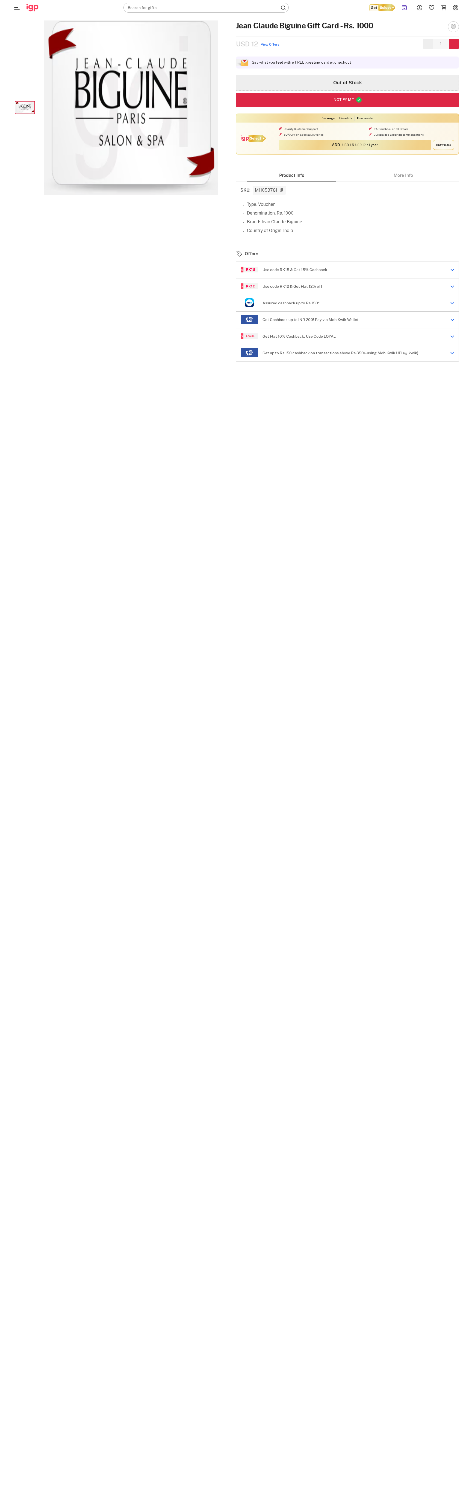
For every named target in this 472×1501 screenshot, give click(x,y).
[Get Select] (382, 7)
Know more (443, 145)
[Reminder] (404, 7)
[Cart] (444, 7)
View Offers (270, 44)
